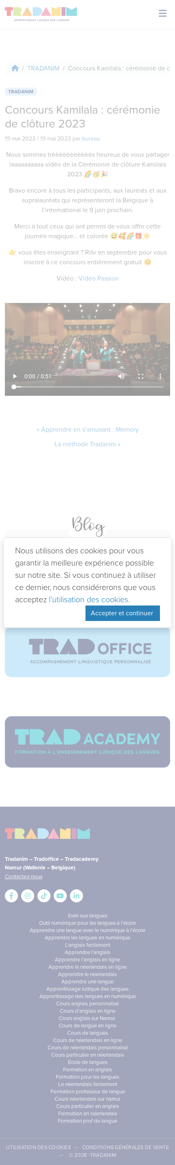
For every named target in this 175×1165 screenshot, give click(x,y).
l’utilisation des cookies (88, 599)
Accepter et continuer (123, 613)
